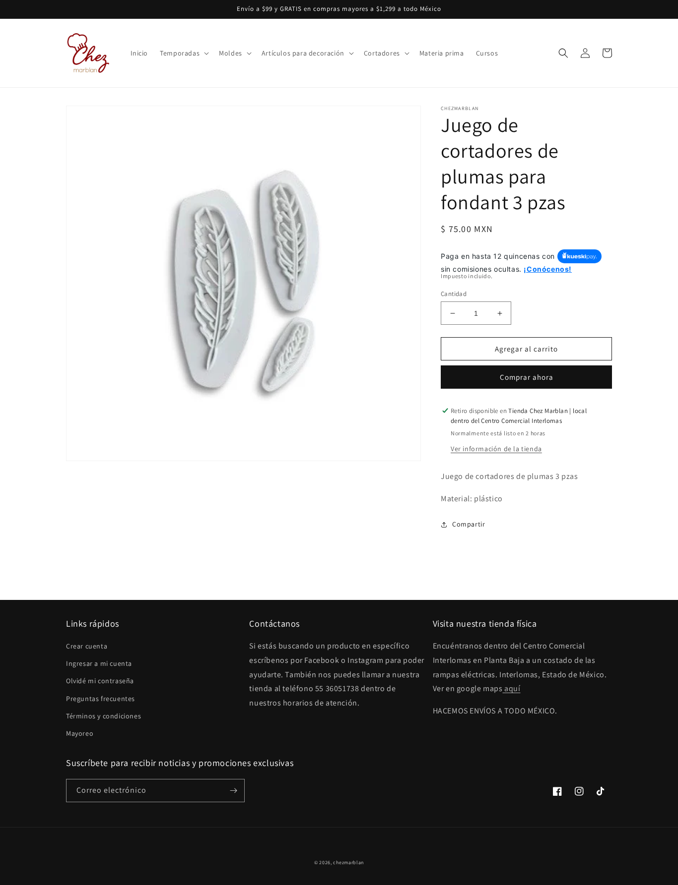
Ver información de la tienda (496, 448)
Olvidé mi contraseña (100, 680)
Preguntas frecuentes (100, 698)
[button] (183, 53)
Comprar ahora (526, 377)
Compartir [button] (468, 524)
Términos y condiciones (103, 715)
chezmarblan (348, 862)
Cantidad (454, 294)
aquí (511, 688)
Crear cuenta (86, 646)
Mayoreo (79, 733)
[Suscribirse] (233, 790)
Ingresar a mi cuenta (99, 663)
